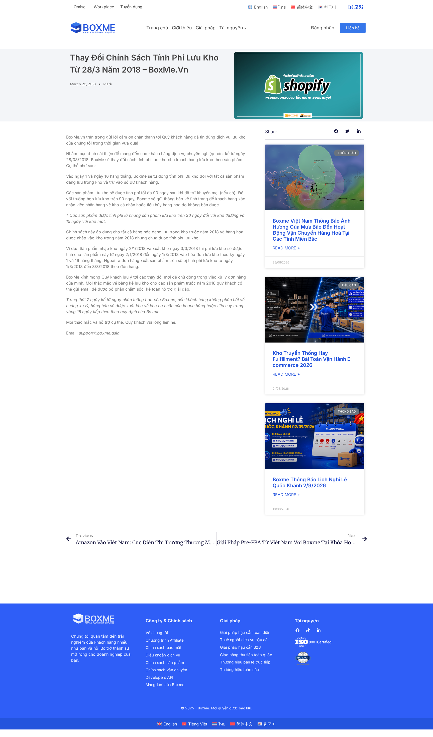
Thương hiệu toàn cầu (239, 669)
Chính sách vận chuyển (166, 669)
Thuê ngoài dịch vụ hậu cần (245, 639)
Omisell (80, 6)
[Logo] (93, 27)
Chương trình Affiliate (164, 640)
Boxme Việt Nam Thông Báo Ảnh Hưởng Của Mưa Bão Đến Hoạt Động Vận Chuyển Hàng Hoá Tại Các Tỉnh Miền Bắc (312, 230)
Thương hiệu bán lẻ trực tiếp (245, 662)
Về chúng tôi (157, 632)
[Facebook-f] (351, 7)
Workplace (104, 6)
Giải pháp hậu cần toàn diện (245, 632)
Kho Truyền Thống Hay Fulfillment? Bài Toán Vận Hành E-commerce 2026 (313, 359)
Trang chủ (157, 27)
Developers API (159, 677)
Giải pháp (205, 27)
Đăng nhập (322, 27)
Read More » (286, 247)
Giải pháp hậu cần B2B (240, 647)
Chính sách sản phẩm (165, 662)
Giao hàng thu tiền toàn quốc (246, 654)
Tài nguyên (231, 27)
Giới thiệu (182, 27)
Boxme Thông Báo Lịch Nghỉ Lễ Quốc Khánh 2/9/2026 (310, 483)
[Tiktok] (361, 7)
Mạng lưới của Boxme (165, 685)
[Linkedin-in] (356, 7)
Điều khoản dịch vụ (163, 655)
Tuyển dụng (131, 6)
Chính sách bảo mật (163, 647)
